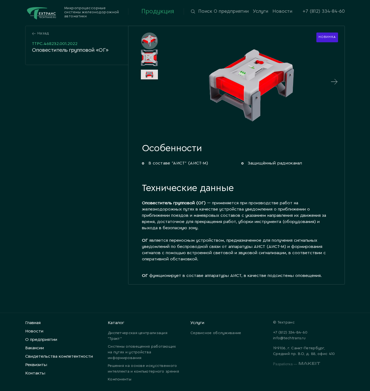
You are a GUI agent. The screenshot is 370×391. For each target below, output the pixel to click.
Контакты (35, 373)
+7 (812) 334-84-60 (324, 11)
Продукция (157, 11)
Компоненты (119, 379)
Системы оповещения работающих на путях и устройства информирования (142, 352)
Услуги (260, 11)
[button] (149, 41)
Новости (282, 11)
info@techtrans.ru (289, 338)
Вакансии (34, 348)
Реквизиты (36, 365)
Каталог (116, 323)
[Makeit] (309, 364)
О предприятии (231, 11)
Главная (33, 323)
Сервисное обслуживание (215, 333)
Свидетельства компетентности (59, 356)
